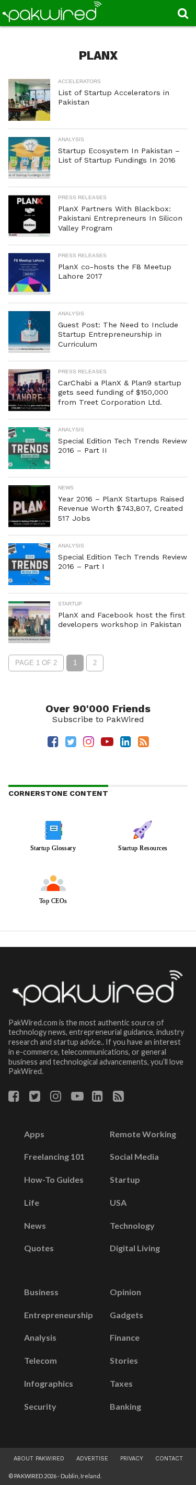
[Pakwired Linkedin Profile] (97, 1097)
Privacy (131, 1458)
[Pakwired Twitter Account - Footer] (34, 1097)
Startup (125, 1179)
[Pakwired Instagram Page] (55, 1097)
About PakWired (39, 1458)
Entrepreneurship (58, 1315)
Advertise (92, 1458)
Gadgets (126, 1315)
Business (41, 1292)
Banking (125, 1406)
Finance (125, 1337)
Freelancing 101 (54, 1156)
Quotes (39, 1248)
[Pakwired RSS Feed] (118, 1097)
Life (31, 1202)
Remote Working (143, 1134)
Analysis (40, 1337)
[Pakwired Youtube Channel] (77, 1097)
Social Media (134, 1156)
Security (40, 1406)
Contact (169, 1458)
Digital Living (135, 1248)
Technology (132, 1225)
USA (118, 1202)
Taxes (121, 1383)
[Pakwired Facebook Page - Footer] (13, 1097)
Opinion (125, 1292)
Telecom (40, 1360)
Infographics (48, 1383)
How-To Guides (54, 1179)
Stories (124, 1360)
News (35, 1225)
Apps (34, 1134)
